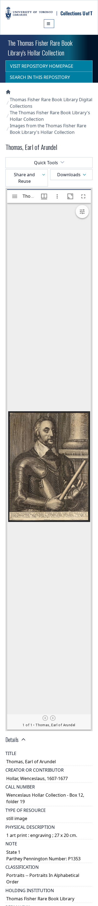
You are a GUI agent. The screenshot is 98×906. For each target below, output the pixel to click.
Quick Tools (46, 163)
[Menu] (49, 23)
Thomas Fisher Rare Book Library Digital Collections (51, 103)
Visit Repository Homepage (41, 66)
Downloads (69, 175)
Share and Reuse (24, 178)
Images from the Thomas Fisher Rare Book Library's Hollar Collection (48, 129)
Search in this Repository (40, 77)
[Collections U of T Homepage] (8, 92)
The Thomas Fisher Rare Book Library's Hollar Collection (50, 116)
